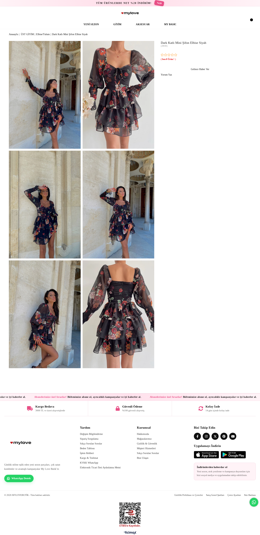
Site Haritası (250, 495)
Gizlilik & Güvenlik (147, 443)
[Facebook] (197, 436)
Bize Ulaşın (142, 458)
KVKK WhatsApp (89, 462)
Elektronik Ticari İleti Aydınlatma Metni (100, 467)
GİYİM (117, 24)
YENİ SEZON (91, 24)
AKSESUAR (143, 24)
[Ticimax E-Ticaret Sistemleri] (130, 533)
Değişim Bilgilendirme (91, 434)
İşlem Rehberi (87, 453)
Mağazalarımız (144, 439)
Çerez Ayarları (234, 495)
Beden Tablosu (87, 448)
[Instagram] (206, 436)
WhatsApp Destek (21, 478)
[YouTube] (232, 436)
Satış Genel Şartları (215, 495)
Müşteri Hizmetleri (146, 448)
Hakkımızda (143, 434)
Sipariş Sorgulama (89, 439)
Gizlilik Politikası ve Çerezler (188, 495)
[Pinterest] (223, 436)
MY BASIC (170, 24)
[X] (215, 436)
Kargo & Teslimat (89, 458)
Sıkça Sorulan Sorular (91, 443)
